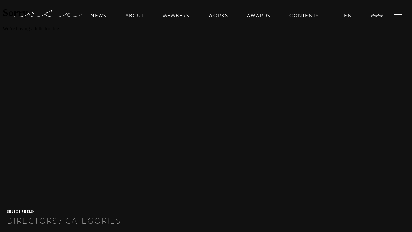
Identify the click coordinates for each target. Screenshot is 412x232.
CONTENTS (304, 15)
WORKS (218, 15)
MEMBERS (176, 15)
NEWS (98, 15)
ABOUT (135, 15)
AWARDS (258, 15)
